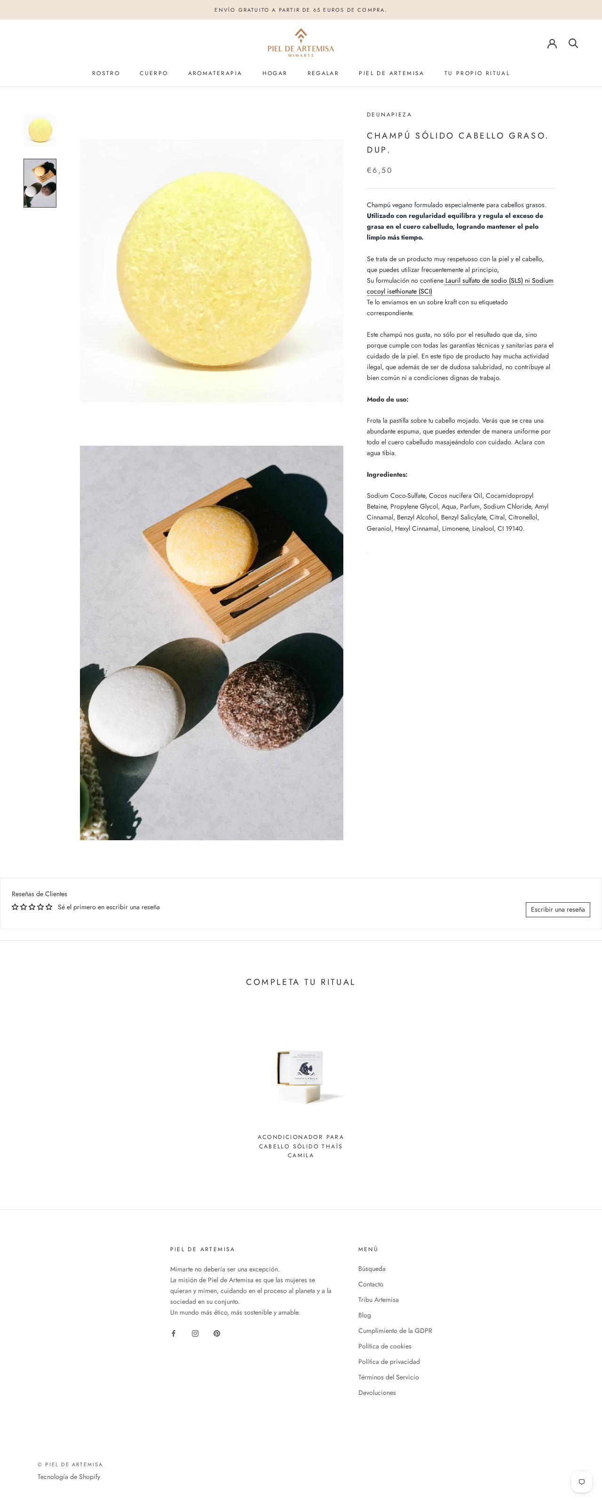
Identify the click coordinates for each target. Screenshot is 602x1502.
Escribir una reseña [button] (558, 909)
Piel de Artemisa (391, 73)
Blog (364, 1315)
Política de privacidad (389, 1361)
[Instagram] (195, 1332)
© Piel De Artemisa (70, 1464)
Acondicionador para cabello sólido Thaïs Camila (301, 1146)
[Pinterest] (217, 1332)
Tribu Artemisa (378, 1299)
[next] (572, 1086)
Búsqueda (372, 1268)
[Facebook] (173, 1332)
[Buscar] (573, 42)
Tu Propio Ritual (477, 73)
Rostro (106, 73)
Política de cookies (385, 1346)
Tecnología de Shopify (69, 1476)
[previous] (29, 1086)
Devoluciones (377, 1392)
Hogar (275, 73)
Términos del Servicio (388, 1377)
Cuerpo (154, 73)
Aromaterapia (215, 73)
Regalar (324, 73)
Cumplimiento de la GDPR (395, 1330)
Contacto (370, 1284)
